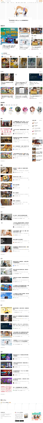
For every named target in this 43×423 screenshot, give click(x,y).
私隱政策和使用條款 (20, 421)
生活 (39, 2)
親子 (37, 2)
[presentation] (3, 11)
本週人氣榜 (34, 120)
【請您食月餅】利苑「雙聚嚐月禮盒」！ (15, 20)
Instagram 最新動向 (5, 402)
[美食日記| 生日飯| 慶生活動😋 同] (5, 63)
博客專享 (25, 2)
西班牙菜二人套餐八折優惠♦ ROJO (39, 149)
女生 (33, 2)
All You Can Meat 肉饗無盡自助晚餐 (39, 160)
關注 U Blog (3, 400)
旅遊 (31, 2)
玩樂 (35, 2)
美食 (30, 2)
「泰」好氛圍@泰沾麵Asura (39, 156)
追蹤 (9, 402)
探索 (16, 2)
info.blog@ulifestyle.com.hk (7, 416)
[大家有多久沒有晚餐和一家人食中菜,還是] (14, 63)
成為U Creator (12, 2)
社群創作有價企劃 (3, 2)
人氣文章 (33, 137)
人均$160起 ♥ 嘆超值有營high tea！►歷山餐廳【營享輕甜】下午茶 (39, 153)
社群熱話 (8, 2)
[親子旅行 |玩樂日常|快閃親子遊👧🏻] (32, 63)
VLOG (28, 2)
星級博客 (22, 2)
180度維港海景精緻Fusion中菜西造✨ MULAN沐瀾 (37, 145)
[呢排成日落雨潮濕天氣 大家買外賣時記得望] (23, 63)
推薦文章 (19, 2)
